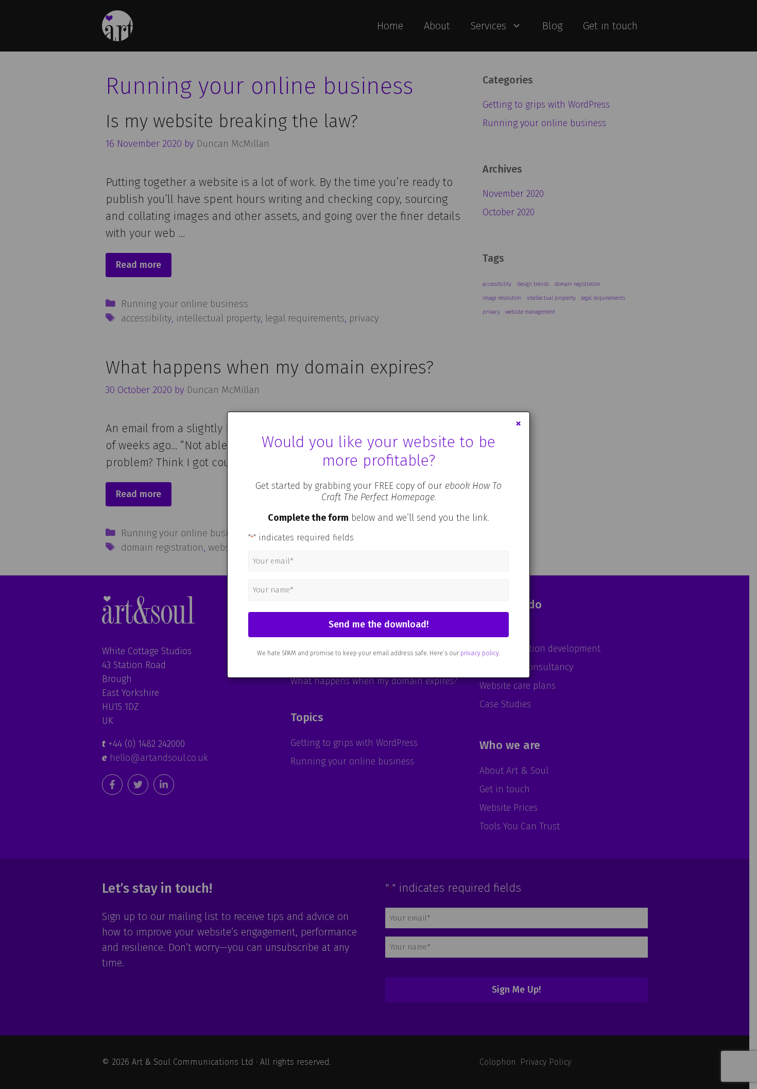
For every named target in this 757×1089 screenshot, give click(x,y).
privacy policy (479, 653)
